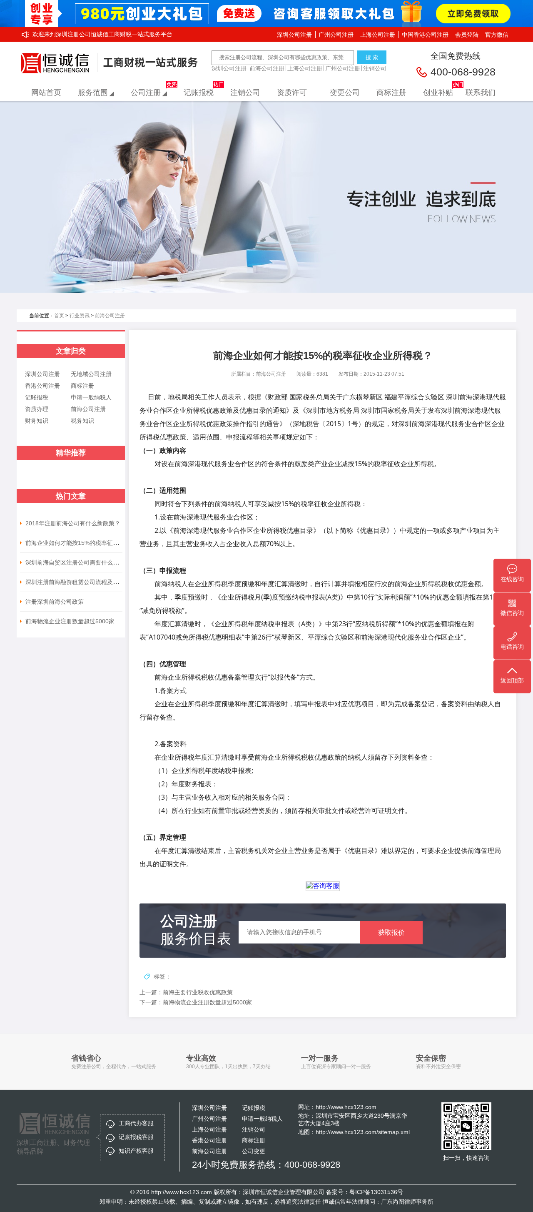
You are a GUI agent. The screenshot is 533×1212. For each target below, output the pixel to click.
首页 (59, 316)
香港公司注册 (42, 385)
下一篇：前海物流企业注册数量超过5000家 (195, 1002)
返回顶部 (512, 680)
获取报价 (391, 932)
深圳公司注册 (294, 34)
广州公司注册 (336, 34)
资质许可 (292, 92)
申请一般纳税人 (91, 397)
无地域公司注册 (91, 374)
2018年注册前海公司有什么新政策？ (72, 523)
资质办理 (36, 409)
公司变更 (253, 1151)
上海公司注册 (377, 34)
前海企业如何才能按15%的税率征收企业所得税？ (89, 543)
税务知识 (82, 420)
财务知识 (36, 420)
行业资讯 (80, 316)
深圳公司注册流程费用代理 (57, 63)
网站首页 (46, 92)
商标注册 (391, 92)
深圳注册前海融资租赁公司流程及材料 (75, 582)
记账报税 (199, 92)
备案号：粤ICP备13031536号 (364, 1192)
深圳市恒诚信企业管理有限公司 (283, 1192)
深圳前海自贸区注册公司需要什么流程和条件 (83, 562)
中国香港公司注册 (425, 34)
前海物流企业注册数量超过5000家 (70, 621)
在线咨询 (512, 579)
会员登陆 (466, 34)
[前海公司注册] (266, 197)
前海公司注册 (266, 68)
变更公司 (345, 92)
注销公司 (374, 68)
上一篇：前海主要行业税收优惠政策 (186, 992)
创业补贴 (438, 92)
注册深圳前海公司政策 (54, 601)
